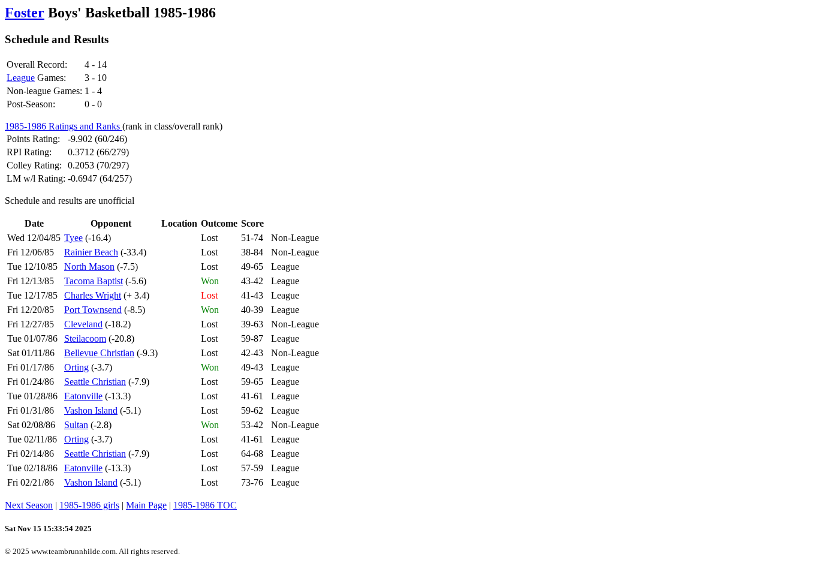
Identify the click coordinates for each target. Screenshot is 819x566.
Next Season (29, 505)
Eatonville (83, 396)
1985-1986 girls (89, 505)
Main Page (146, 505)
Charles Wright (92, 295)
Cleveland (83, 324)
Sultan (76, 425)
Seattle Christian (95, 382)
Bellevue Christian (99, 353)
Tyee (73, 238)
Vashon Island (91, 410)
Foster (24, 12)
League (21, 78)
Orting (76, 367)
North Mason (89, 266)
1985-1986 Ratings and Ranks (63, 126)
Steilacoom (85, 338)
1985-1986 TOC (205, 505)
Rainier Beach (91, 252)
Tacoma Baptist (93, 281)
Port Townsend (93, 310)
